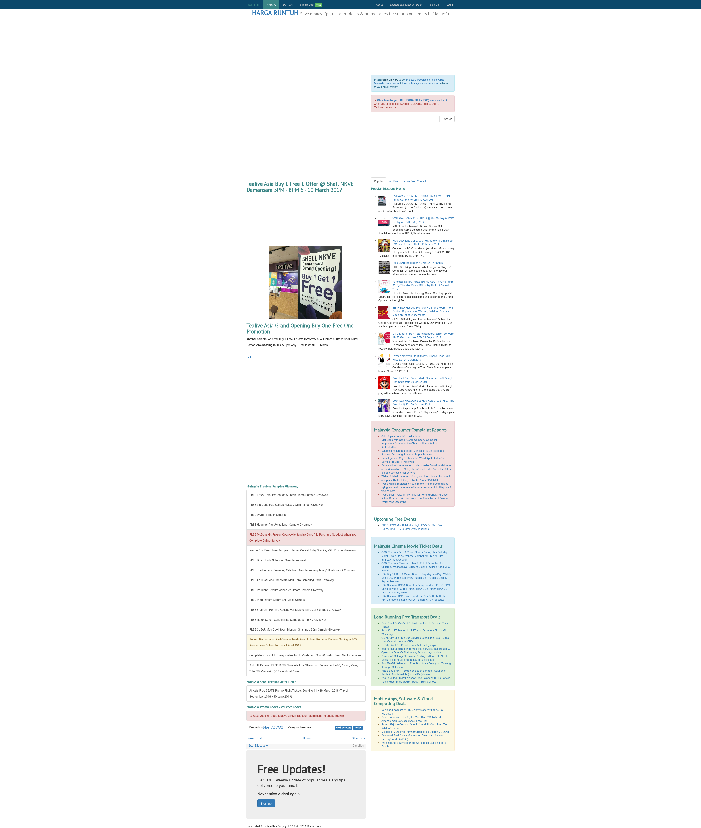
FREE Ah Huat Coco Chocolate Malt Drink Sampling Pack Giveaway (291, 580)
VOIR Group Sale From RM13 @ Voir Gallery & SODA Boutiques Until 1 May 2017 (423, 220)
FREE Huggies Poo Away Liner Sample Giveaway (280, 524)
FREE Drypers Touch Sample (267, 515)
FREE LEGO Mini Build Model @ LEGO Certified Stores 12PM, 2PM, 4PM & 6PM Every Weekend (413, 527)
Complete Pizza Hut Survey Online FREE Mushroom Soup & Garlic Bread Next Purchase (305, 655)
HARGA (271, 4)
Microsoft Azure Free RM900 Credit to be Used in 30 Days (415, 731)
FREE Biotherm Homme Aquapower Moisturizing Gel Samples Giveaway (295, 609)
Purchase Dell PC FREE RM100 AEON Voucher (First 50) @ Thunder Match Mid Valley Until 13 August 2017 (423, 285)
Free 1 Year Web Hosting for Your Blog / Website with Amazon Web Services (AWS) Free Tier (412, 719)
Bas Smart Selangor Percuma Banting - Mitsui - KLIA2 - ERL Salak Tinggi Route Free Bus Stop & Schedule (416, 657)
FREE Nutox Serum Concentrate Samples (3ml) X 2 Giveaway (288, 619)
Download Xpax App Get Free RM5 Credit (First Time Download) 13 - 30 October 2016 (423, 402)
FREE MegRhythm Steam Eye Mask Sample (277, 600)
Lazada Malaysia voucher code (420, 83)
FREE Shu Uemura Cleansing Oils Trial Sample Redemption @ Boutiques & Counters (302, 570)
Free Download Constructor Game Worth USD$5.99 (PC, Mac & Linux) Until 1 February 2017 (422, 242)
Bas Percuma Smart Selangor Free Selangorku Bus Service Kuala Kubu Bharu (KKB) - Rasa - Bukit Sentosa (415, 679)
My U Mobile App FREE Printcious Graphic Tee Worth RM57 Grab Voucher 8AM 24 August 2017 (423, 335)
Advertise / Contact (415, 181)
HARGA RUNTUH (275, 12)
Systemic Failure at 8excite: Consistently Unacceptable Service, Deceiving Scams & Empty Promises (413, 452)
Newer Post (254, 738)
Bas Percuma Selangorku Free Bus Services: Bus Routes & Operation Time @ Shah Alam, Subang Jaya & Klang (415, 650)
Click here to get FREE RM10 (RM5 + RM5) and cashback (412, 100)
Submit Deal (310, 4)
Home (307, 738)
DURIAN (288, 4)
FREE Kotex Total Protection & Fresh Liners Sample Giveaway (288, 495)
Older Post (359, 738)
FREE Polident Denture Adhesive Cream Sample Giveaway (286, 590)
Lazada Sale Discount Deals (406, 4)
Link (249, 357)
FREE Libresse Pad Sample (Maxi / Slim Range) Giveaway (286, 505)
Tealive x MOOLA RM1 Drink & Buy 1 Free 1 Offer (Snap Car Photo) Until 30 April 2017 (421, 197)
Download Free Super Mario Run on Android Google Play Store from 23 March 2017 (422, 380)
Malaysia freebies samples (421, 79)
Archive (393, 181)
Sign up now (390, 79)
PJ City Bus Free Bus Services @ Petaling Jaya (408, 645)
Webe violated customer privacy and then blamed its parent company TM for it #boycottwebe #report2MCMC (415, 478)
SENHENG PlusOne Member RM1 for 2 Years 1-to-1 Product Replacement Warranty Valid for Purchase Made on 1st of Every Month (422, 311)
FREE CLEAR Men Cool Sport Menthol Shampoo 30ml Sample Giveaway (295, 629)
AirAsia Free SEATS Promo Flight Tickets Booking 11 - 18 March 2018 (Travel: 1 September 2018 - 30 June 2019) (300, 693)
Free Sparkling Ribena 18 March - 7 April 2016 (419, 263)
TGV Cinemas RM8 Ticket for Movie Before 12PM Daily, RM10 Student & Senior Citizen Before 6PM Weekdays (413, 597)
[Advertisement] (350, 43)
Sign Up (434, 4)
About (379, 4)
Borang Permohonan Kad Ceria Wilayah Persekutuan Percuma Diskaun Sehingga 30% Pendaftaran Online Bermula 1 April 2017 (303, 642)
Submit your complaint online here (401, 436)
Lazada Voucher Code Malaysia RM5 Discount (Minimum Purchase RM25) (296, 715)
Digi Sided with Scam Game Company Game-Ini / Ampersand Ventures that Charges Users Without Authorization (409, 443)
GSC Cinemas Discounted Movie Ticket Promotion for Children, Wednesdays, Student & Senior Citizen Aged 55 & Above (415, 566)
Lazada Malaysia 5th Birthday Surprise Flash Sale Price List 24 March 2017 (421, 357)
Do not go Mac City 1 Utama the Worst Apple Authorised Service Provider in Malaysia (413, 459)
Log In (450, 4)
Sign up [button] (266, 803)
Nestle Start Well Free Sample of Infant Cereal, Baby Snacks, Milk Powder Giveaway (303, 550)
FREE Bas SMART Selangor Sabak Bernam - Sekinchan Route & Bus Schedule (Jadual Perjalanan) (413, 672)
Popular (378, 181)
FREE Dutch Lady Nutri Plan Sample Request (277, 560)
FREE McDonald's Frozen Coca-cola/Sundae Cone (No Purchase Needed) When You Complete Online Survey (302, 537)
